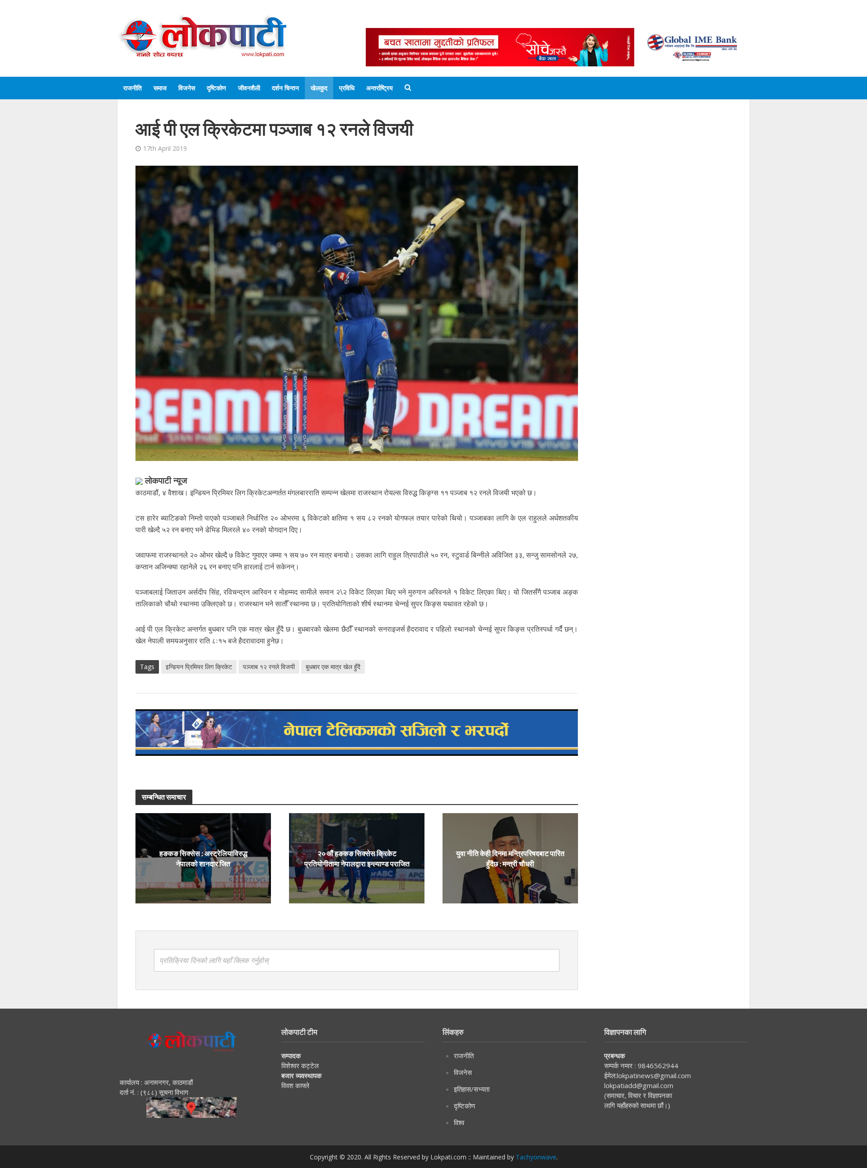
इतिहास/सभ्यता (471, 1089)
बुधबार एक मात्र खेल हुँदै (333, 666)
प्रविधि (346, 88)
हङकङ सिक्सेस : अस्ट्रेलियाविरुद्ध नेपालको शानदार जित (203, 858)
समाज (160, 88)
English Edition (459, 19)
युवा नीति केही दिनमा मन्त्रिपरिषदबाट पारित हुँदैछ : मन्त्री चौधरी (510, 858)
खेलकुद (319, 88)
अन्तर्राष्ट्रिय (379, 88)
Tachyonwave (536, 1157)
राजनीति (132, 88)
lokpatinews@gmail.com (654, 1075)
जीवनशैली (249, 88)
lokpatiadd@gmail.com (638, 1085)
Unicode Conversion (583, 19)
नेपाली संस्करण (517, 19)
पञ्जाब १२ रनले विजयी (269, 666)
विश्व (459, 1122)
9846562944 (657, 1065)
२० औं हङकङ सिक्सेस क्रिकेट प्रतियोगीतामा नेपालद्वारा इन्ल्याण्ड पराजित (357, 858)
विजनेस (186, 88)
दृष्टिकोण (216, 88)
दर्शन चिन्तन (285, 88)
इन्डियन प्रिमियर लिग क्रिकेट (199, 666)
